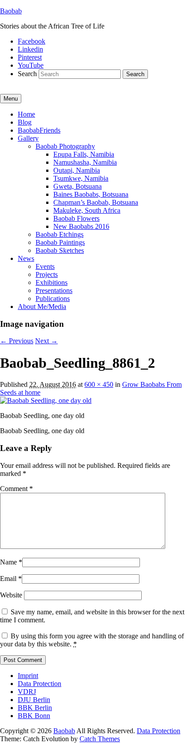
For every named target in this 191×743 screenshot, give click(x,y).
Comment (16, 488)
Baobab (11, 11)
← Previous (16, 341)
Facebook (31, 41)
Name (8, 562)
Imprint (28, 675)
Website (11, 595)
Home (26, 114)
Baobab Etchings (60, 234)
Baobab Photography (65, 146)
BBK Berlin (35, 707)
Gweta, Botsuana (77, 186)
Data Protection (39, 683)
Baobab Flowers (76, 218)
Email (8, 578)
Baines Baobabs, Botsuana (90, 194)
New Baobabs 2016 (81, 226)
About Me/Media (42, 306)
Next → (46, 341)
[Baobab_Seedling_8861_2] (46, 400)
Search (27, 73)
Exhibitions (52, 282)
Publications (53, 298)
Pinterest (30, 57)
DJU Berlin (34, 699)
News (26, 258)
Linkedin (30, 49)
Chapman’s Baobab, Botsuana (95, 202)
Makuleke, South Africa (86, 210)
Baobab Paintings (60, 242)
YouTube (31, 65)
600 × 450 (98, 384)
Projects (47, 274)
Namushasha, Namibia (85, 162)
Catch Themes (100, 739)
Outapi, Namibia (76, 170)
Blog (25, 122)
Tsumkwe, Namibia (80, 178)
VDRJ (27, 691)
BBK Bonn (34, 715)
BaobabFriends (39, 130)
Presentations (54, 290)
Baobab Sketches (60, 250)
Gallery (28, 138)
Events (45, 266)
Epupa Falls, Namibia (83, 154)
